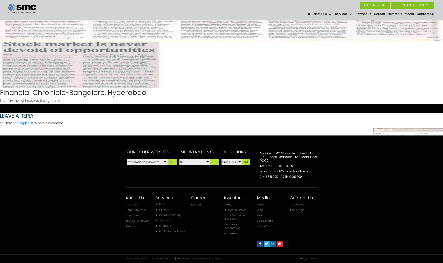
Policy (227, 204)
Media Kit (262, 226)
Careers (196, 204)
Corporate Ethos (136, 210)
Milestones (132, 215)
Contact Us (297, 204)
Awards (130, 226)
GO (172, 162)
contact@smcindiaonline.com (290, 171)
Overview (131, 204)
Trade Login (297, 210)
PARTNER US (374, 5)
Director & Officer (235, 210)
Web (260, 210)
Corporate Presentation (232, 226)
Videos (261, 215)
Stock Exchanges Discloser (235, 217)
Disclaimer (183, 258)
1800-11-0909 (284, 166)
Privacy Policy (200, 258)
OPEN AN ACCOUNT (413, 5)
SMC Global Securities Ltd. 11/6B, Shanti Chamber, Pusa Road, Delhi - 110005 (290, 157)
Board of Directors (137, 220)
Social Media (265, 220)
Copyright (216, 258)
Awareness (231, 233)
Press (260, 204)
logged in (26, 123)
